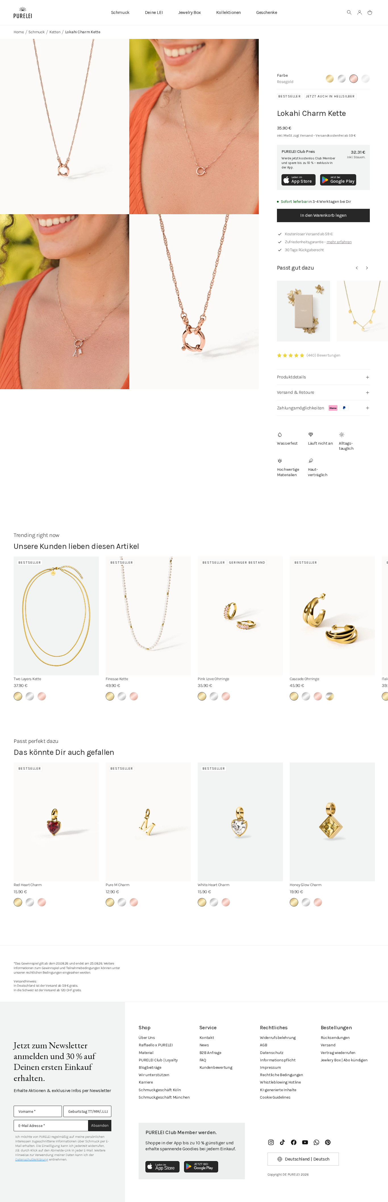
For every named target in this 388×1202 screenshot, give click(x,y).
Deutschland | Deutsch (307, 1159)
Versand (328, 1045)
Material (146, 1052)
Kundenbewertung (215, 1067)
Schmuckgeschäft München (164, 1097)
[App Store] (162, 1166)
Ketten (54, 32)
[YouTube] (305, 1142)
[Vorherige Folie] (357, 268)
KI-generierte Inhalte (278, 1090)
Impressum (270, 1067)
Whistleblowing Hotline (280, 1082)
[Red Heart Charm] (56, 822)
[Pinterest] (327, 1142)
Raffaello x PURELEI (156, 1045)
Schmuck (120, 12)
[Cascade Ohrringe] (332, 616)
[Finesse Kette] (148, 616)
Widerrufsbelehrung (278, 1037)
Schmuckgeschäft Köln (160, 1090)
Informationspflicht (278, 1060)
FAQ (202, 1060)
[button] (349, 12)
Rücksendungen (335, 1037)
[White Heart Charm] (240, 822)
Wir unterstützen (154, 1074)
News (204, 1045)
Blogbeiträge (150, 1067)
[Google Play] (201, 1166)
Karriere (146, 1082)
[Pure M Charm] (148, 822)
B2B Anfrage (210, 1052)
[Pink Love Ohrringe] (240, 616)
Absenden (100, 1125)
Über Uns (147, 1037)
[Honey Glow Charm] (332, 822)
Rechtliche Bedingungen (281, 1074)
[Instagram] (271, 1142)
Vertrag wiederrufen (338, 1052)
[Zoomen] (64, 126)
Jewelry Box (189, 12)
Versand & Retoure (295, 392)
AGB (263, 1045)
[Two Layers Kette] (56, 616)
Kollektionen (228, 12)
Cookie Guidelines (275, 1097)
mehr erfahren (339, 241)
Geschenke (266, 12)
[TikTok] (282, 1142)
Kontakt (206, 1037)
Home (19, 32)
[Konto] (359, 12)
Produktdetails (291, 377)
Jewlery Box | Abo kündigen (344, 1060)
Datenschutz (271, 1052)
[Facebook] (293, 1142)
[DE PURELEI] (23, 12)
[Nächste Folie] (367, 268)
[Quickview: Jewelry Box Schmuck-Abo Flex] (303, 311)
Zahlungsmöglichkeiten (300, 408)
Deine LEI (154, 12)
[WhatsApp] (316, 1142)
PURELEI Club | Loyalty (158, 1060)
